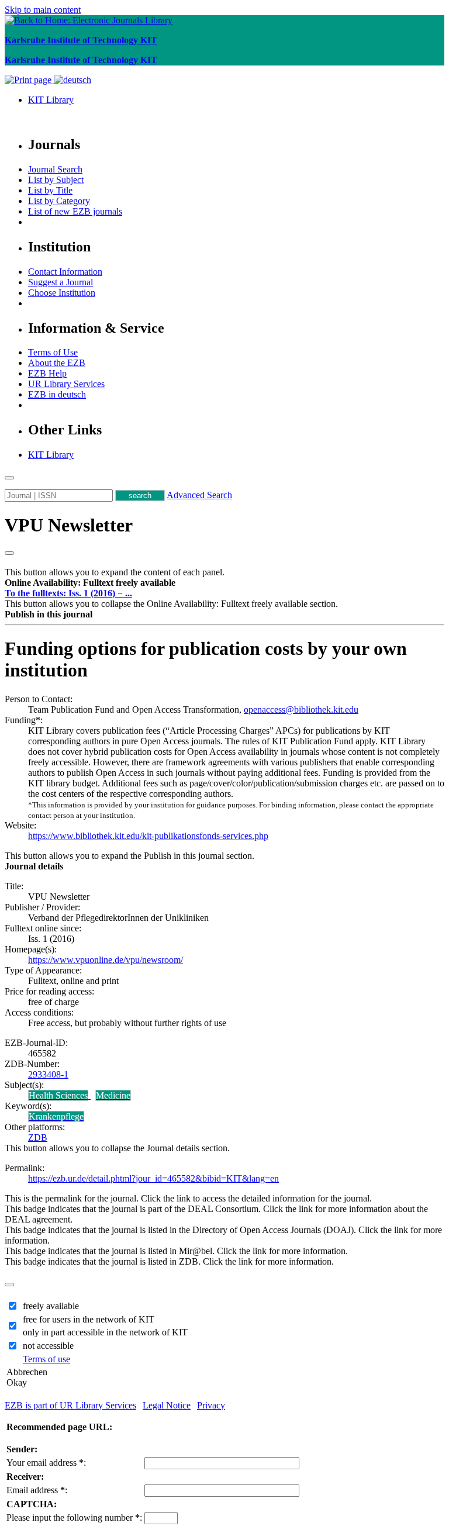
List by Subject (56, 180)
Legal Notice (167, 1405)
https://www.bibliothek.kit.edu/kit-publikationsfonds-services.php (148, 836)
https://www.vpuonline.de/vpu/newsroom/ (105, 960)
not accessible (48, 1346)
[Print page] (29, 80)
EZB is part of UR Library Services (70, 1405)
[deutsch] (72, 80)
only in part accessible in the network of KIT (105, 1332)
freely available (51, 1306)
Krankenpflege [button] (56, 1116)
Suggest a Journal (60, 282)
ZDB (37, 1137)
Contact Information (65, 272)
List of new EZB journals (75, 211)
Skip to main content (43, 10)
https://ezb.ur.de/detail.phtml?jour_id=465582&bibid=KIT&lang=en (153, 1178)
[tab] (224, 583)
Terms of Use (53, 352)
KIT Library (51, 100)
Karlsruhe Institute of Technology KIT (81, 40)
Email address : (36, 1490)
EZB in (57, 394)
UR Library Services (66, 384)
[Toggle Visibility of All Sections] (9, 553)
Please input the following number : (74, 1517)
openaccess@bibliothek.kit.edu (301, 709)
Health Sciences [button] (58, 1095)
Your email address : (46, 1463)
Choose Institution (61, 293)
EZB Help (47, 373)
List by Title (50, 190)
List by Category (59, 201)
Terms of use (46, 1359)
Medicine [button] (113, 1095)
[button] (90, 583)
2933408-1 (48, 1074)
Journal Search (55, 169)
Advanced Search (199, 495)
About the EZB (56, 363)
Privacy (211, 1405)
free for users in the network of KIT (88, 1319)
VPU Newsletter (69, 525)
